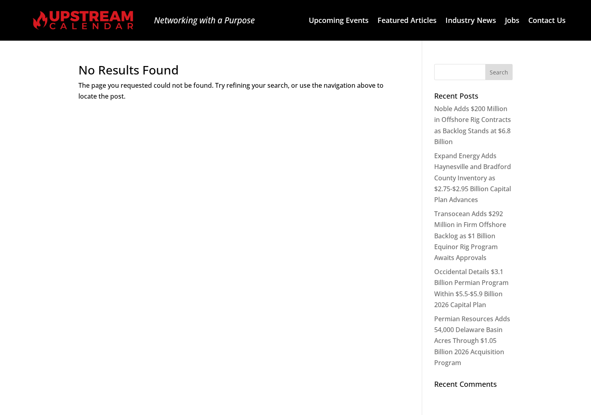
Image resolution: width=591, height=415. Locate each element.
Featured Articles (407, 21)
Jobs (512, 21)
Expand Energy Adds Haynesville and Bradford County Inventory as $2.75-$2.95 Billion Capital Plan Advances (472, 177)
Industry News (470, 21)
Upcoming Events (339, 21)
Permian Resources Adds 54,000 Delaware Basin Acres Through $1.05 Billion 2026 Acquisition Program (472, 340)
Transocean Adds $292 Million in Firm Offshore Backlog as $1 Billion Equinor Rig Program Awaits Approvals (470, 235)
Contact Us (547, 21)
